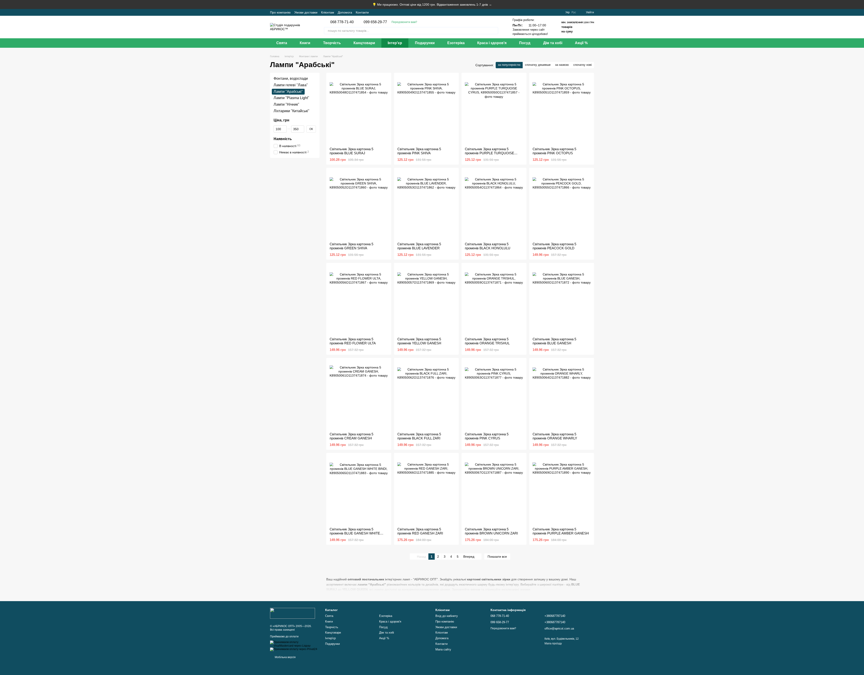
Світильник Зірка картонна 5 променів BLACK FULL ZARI (419, 436)
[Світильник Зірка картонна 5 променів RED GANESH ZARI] (426, 490)
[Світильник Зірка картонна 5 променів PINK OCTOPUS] (562, 110)
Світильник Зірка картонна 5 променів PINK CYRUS (486, 436)
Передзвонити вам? (404, 22)
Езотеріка (456, 43)
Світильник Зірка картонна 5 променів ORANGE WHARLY (555, 436)
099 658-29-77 (375, 22)
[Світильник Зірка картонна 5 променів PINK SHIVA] (426, 110)
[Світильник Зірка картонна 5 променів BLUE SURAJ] (359, 110)
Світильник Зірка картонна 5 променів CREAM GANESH (351, 436)
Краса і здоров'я (491, 43)
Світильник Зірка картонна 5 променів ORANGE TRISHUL (487, 341)
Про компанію (280, 12)
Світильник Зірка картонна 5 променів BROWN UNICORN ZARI (491, 531)
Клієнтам (327, 12)
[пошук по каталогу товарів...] (494, 30)
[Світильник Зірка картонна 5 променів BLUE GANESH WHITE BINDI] (359, 490)
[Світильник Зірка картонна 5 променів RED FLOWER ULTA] (359, 300)
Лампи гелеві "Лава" (291, 85)
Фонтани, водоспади (291, 78)
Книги (305, 43)
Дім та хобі (552, 43)
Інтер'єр (395, 43)
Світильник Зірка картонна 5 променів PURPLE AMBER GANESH (561, 531)
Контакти (362, 12)
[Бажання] (559, 12)
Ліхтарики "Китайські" (291, 111)
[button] (860, 4)
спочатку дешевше (538, 64)
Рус (574, 12)
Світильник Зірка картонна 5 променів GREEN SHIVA (351, 246)
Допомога (345, 12)
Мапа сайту (443, 649)
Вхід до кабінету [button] (446, 616)
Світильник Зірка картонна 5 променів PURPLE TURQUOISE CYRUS (489, 153)
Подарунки (425, 43)
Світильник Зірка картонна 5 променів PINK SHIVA (419, 151)
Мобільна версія (285, 657)
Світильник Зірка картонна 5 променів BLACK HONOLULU (487, 246)
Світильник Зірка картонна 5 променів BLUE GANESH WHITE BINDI (355, 533)
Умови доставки (305, 12)
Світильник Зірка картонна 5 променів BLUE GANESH (554, 341)
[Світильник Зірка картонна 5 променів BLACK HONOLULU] (494, 205)
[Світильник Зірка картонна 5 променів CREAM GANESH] (359, 395)
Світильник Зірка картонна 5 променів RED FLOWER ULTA (353, 341)
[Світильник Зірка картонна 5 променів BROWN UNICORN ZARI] (494, 490)
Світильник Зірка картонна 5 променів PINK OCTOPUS (554, 151)
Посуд (524, 43)
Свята (281, 43)
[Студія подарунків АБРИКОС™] (292, 613)
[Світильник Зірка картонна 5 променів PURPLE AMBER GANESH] (562, 490)
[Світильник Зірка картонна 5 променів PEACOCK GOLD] (562, 205)
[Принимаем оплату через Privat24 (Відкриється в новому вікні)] (293, 649)
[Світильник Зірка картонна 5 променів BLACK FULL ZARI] (426, 395)
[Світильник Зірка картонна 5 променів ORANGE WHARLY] (562, 395)
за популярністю (509, 64)
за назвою (562, 64)
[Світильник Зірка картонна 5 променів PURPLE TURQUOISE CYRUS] (494, 110)
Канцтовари (364, 43)
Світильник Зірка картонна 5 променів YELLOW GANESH (419, 341)
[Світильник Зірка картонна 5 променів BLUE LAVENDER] (426, 205)
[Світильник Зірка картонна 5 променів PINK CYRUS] (494, 395)
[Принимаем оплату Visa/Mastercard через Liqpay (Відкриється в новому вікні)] (294, 643)
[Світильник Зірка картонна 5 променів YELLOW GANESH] (426, 300)
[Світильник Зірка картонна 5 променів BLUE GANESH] (562, 300)
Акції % (581, 43)
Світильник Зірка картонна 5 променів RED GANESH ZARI (420, 531)
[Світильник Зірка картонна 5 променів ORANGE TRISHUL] (494, 300)
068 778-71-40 (342, 22)
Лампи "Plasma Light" (291, 98)
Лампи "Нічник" (286, 104)
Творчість (332, 43)
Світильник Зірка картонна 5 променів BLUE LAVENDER (419, 246)
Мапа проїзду (553, 643)
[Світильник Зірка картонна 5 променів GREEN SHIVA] (359, 205)
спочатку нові (582, 64)
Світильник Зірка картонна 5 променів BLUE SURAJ (351, 151)
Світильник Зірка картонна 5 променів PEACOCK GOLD (554, 246)
